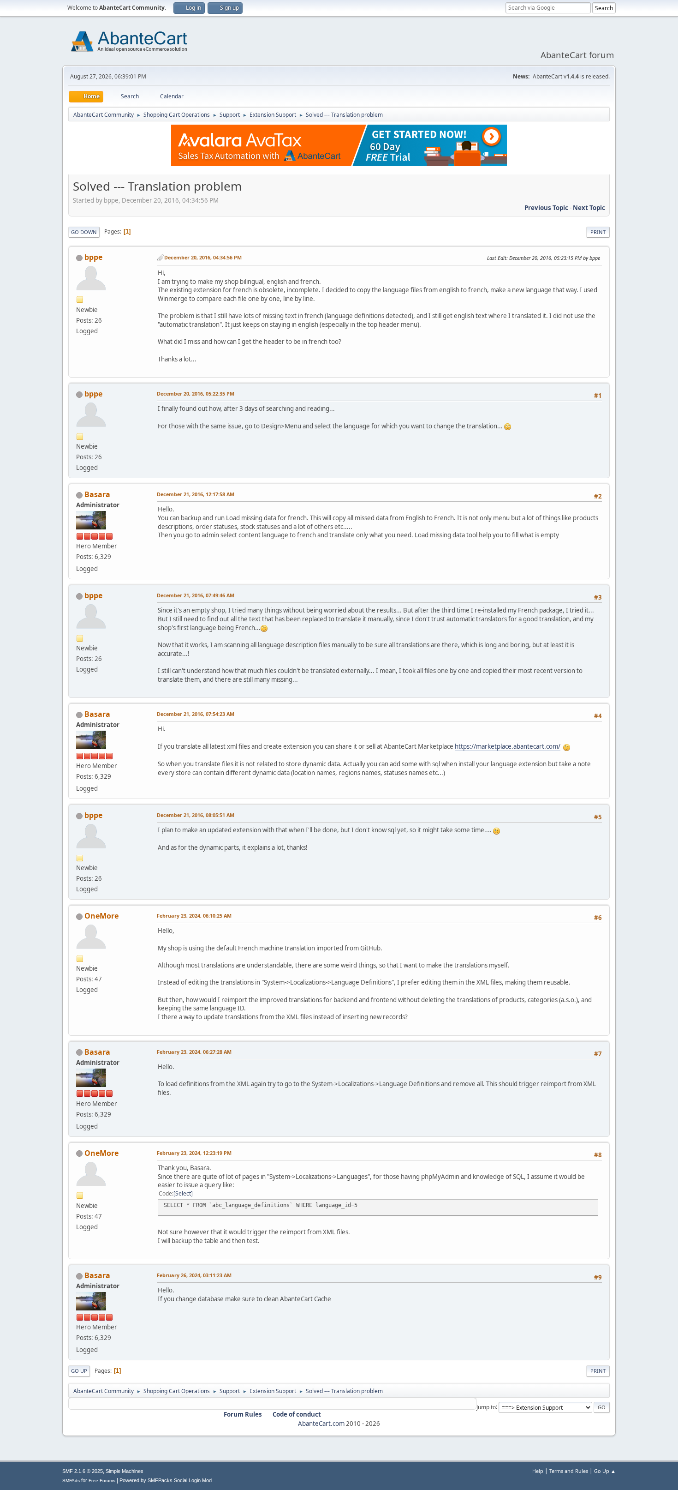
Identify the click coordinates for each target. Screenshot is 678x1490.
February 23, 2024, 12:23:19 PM (194, 1152)
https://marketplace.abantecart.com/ (507, 746)
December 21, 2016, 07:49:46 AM (195, 595)
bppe (93, 257)
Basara (97, 494)
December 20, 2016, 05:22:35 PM (195, 393)
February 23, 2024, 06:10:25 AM (194, 915)
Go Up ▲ (605, 1470)
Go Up (79, 1370)
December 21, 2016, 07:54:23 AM (195, 713)
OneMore (101, 916)
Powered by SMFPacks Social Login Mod (165, 1480)
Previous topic (546, 208)
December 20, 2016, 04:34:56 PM (203, 257)
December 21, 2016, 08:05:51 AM (195, 814)
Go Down (84, 231)
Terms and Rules (568, 1470)
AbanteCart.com (321, 1423)
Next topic (589, 208)
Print (598, 231)
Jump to (486, 1407)
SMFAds (71, 1480)
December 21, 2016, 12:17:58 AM (195, 494)
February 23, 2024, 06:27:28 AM (194, 1051)
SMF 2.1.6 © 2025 (82, 1471)
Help (537, 1470)
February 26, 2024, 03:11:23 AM (194, 1275)
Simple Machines (124, 1471)
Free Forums (102, 1480)
